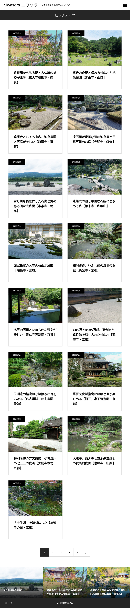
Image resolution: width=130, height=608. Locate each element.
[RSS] (11, 603)
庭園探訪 (17, 33)
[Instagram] (6, 603)
